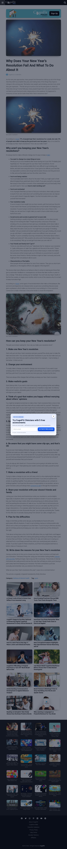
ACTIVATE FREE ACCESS (46, 429)
